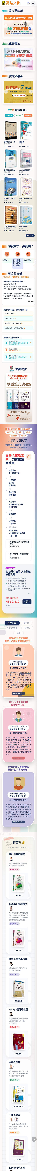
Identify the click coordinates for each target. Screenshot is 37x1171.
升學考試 (28, 115)
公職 (18, 633)
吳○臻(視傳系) (18, 357)
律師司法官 (11, 432)
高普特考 (9, 115)
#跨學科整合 (25, 277)
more (28, 593)
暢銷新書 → (22, 110)
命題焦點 (18, 950)
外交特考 (12, 502)
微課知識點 (13, 531)
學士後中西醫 (17, 323)
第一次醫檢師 (17, 262)
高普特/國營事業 (12, 429)
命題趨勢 (18, 1159)
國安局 (11, 483)
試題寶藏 (18, 1054)
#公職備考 (6, 277)
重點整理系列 (14, 546)
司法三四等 (26, 429)
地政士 (12, 328)
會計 (20, 432)
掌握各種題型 (18, 1106)
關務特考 (12, 471)
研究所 (23, 436)
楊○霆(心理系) (18, 343)
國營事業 (12, 514)
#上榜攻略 (15, 277)
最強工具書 (18, 1001)
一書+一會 (13, 536)
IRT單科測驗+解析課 (17, 533)
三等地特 (12, 521)
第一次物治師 (17, 264)
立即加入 (28, 601)
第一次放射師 (17, 266)
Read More (17, 693)
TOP (34, 1139)
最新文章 (13, 869)
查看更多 (30, 301)
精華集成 (18, 895)
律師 (12, 313)
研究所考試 (27, 260)
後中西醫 (14, 436)
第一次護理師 (17, 260)
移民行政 (12, 485)
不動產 (28, 432)
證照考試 (18, 115)
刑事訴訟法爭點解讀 (18, 767)
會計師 (7, 313)
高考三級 (12, 492)
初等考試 (5, 260)
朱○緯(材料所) (13, 349)
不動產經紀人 (19, 328)
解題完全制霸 (14, 558)
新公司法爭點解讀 (18, 702)
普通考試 (12, 495)
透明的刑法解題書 (18, 638)
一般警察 (12, 480)
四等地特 (12, 524)
